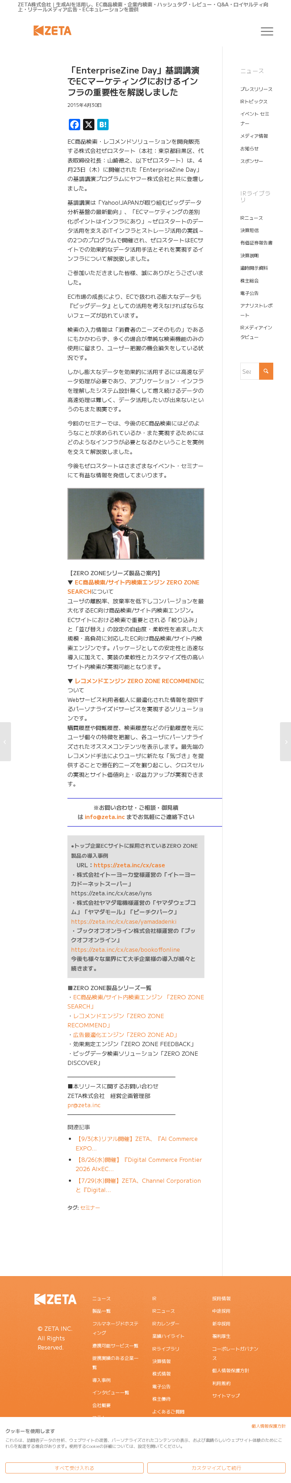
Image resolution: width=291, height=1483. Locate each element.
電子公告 (249, 293)
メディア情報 (254, 135)
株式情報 (161, 1373)
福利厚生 (221, 1336)
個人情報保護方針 (230, 1370)
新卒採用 (221, 1323)
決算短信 (249, 230)
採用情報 (221, 1298)
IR (154, 1298)
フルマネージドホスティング (115, 1328)
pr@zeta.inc (84, 1104)
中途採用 (221, 1310)
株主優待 (161, 1398)
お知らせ (249, 148)
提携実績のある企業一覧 (115, 1363)
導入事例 (101, 1380)
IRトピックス (254, 101)
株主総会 (249, 280)
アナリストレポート (256, 310)
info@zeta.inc (105, 816)
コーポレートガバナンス (235, 1353)
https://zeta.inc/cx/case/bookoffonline (125, 949)
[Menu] (263, 30)
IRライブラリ (166, 1348)
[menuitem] (263, 30)
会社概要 (101, 1405)
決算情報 (161, 1361)
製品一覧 (101, 1310)
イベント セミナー (254, 118)
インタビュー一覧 (110, 1392)
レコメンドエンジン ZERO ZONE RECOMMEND (137, 680)
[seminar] (34, 98)
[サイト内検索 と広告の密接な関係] (285, 741)
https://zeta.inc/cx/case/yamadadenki (124, 921)
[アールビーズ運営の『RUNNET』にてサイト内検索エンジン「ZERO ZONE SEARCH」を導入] (5, 741)
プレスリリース (256, 89)
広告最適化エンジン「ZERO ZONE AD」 (126, 1034)
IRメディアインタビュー (256, 332)
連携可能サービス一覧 (115, 1345)
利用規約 (221, 1383)
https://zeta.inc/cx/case (129, 865)
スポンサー (251, 161)
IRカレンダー (166, 1323)
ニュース (101, 1298)
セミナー (90, 1207)
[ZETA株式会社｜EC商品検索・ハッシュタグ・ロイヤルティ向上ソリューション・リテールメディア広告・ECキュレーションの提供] (52, 30)
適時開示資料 (254, 267)
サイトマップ (226, 1395)
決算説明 (249, 255)
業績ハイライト (168, 1336)
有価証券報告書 (256, 242)
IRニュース (251, 217)
